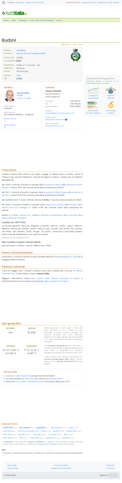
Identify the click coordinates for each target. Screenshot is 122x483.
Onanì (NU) (9, 434)
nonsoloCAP (20, 2)
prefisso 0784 (55, 378)
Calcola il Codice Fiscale (16, 376)
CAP (17, 381)
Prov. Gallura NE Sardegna (42, 20)
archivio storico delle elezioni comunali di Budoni (54, 278)
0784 (18, 75)
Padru (73, 428)
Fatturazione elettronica (56, 119)
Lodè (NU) (9, 431)
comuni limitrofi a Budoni (47, 444)
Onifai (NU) (39, 434)
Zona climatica (9, 125)
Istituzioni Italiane (61, 465)
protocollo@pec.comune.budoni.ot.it (59, 113)
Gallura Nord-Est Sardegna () (30, 53)
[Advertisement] (42, 403)
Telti (23, 438)
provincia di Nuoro (52, 184)
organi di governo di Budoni (55, 281)
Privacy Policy (13, 468)
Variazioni (85, 2)
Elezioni (93, 2)
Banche (116, 2)
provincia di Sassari (55, 204)
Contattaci (110, 468)
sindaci (41, 381)
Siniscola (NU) (59, 428)
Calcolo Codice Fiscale (35, 2)
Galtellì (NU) (53, 438)
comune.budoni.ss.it (53, 126)
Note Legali (12, 465)
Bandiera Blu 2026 (73, 2)
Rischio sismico (10, 119)
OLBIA (46, 431)
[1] (25, 65)
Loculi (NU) (55, 434)
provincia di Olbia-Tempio (55, 192)
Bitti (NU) (68, 438)
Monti (68, 434)
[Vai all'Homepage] (15, 12)
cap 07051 (29, 378)
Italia (13, 20)
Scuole (109, 2)
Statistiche (101, 2)
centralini (32, 381)
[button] (111, 475)
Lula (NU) (59, 431)
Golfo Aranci (10, 438)
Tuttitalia (10, 2)
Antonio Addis (23, 93)
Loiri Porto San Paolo (28, 431)
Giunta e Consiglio (24, 98)
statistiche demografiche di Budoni (97, 83)
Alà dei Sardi (73, 431)
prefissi (23, 381)
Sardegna (22, 20)
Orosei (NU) (37, 438)
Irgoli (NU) (24, 434)
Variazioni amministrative (61, 468)
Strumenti (110, 465)
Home (6, 20)
